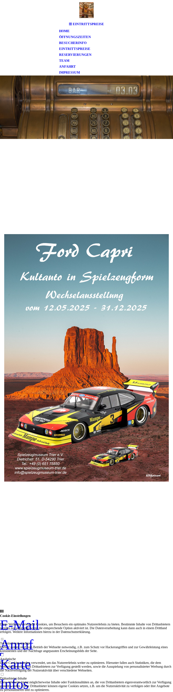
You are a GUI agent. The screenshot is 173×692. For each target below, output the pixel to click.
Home (64, 31)
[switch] (2, 639)
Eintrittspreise (74, 49)
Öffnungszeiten (75, 37)
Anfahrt (67, 66)
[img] (86, 10)
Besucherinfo (72, 43)
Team (64, 60)
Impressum (69, 72)
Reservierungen (75, 54)
